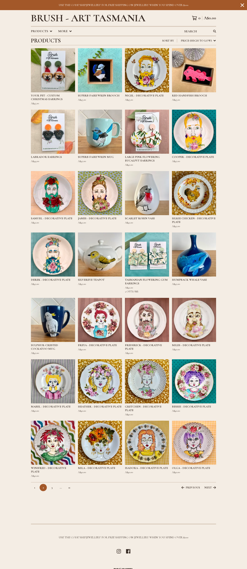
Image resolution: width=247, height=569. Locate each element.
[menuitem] (41, 31)
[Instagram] (119, 551)
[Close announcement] (242, 5)
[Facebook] (128, 551)
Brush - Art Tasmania (88, 18)
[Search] (215, 31)
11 (69, 487)
